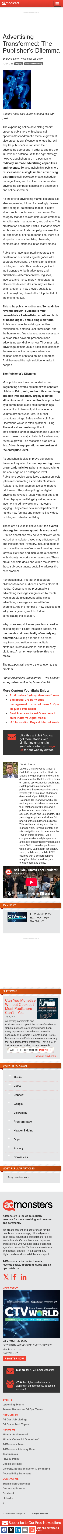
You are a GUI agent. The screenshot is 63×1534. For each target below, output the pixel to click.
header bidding (20, 1130)
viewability (17, 1112)
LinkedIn (8, 1498)
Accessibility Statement (17, 1473)
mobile (15, 1077)
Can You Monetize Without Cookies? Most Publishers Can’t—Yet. (20, 1006)
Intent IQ (45, 1050)
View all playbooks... (47, 1056)
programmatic (20, 1121)
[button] (6, 1277)
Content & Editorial (14, 1488)
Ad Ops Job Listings (15, 1419)
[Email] (25, 1529)
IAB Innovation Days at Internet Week (34, 722)
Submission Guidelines (16, 1483)
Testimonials (10, 1454)
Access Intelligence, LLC (19, 1513)
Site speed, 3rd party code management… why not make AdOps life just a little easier (34, 704)
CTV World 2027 (40, 914)
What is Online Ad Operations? (21, 1439)
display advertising (33, 63)
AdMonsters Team (13, 1444)
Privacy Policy (11, 1458)
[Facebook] (4, 1529)
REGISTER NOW (14, 1358)
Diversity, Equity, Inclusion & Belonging (26, 1468)
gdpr (14, 1139)
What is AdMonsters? (15, 1434)
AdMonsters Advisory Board (19, 1449)
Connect (16, 1095)
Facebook (9, 1493)
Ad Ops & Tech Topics (16, 1424)
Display (18, 63)
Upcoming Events (13, 1404)
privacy (15, 1148)
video (14, 1086)
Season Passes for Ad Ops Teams (23, 1409)
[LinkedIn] (18, 1529)
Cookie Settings (12, 1463)
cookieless (18, 1157)
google (15, 1104)
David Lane (12, 58)
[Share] (32, 1529)
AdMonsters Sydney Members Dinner (34, 695)
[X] (11, 1529)
